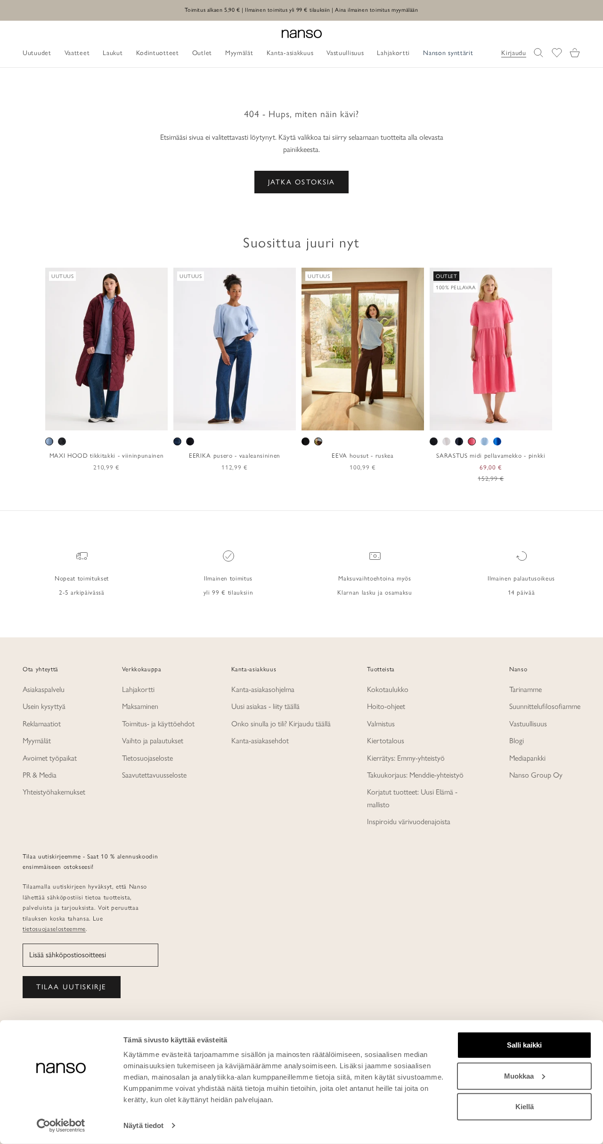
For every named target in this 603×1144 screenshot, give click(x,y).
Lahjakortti (138, 689)
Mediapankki (527, 758)
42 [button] (241, 420)
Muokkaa (519, 1076)
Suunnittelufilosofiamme (544, 706)
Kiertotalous (385, 740)
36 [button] (200, 420)
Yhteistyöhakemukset (54, 791)
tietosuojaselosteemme (54, 928)
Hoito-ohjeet (386, 706)
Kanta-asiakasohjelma (262, 689)
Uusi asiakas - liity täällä (265, 706)
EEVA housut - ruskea (362, 455)
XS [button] (72, 420)
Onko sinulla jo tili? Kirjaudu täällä (281, 723)
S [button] (84, 420)
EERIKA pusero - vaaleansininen (234, 455)
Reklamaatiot (42, 723)
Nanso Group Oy (535, 775)
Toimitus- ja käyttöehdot (158, 723)
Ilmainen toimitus (228, 578)
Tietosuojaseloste (147, 758)
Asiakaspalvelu (44, 689)
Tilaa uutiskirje (71, 987)
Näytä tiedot (143, 1125)
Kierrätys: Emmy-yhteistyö (406, 758)
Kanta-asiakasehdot (260, 740)
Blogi (516, 740)
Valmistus (381, 723)
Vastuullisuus (528, 723)
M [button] (95, 420)
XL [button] (120, 420)
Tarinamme (525, 689)
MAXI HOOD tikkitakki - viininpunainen (106, 455)
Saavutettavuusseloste (154, 775)
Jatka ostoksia (301, 182)
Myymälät (37, 740)
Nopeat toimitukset (82, 578)
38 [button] (214, 420)
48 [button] (282, 420)
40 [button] (228, 420)
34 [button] (187, 420)
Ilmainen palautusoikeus (521, 578)
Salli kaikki (524, 1045)
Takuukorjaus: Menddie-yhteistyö (415, 775)
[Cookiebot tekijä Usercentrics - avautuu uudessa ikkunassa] (61, 1126)
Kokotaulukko (387, 689)
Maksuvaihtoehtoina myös (374, 578)
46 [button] (269, 420)
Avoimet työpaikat (50, 758)
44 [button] (255, 420)
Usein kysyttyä (44, 706)
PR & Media (40, 775)
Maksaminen (140, 706)
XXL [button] (137, 420)
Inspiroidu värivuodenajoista (408, 821)
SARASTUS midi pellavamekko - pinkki (490, 455)
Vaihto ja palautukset (152, 740)
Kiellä (524, 1107)
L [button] (107, 420)
